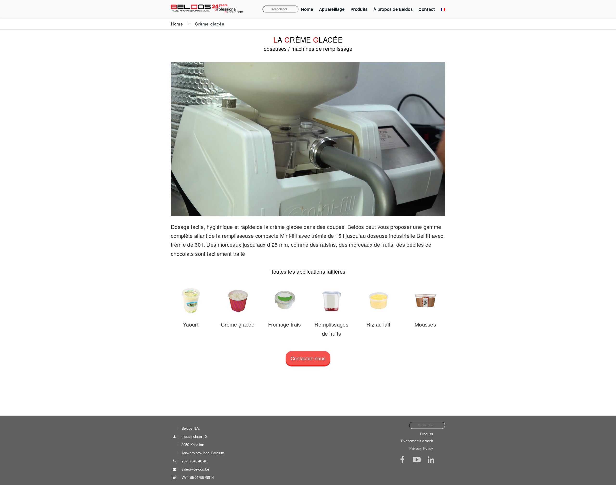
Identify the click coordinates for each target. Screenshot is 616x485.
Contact (426, 9)
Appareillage (332, 9)
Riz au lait (378, 324)
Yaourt (191, 324)
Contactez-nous (308, 358)
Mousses (425, 324)
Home (307, 9)
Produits (359, 9)
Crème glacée (237, 324)
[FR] (441, 9)
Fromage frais (284, 324)
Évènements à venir (417, 440)
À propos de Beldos (393, 9)
